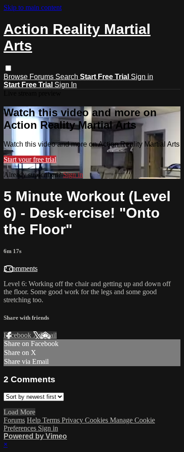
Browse (16, 76)
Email (48, 335)
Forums (42, 76)
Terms (52, 420)
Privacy (73, 420)
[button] (8, 68)
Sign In (65, 85)
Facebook (18, 335)
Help (34, 420)
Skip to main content (33, 7)
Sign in (142, 76)
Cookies (97, 420)
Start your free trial (30, 159)
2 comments (21, 268)
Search (67, 76)
